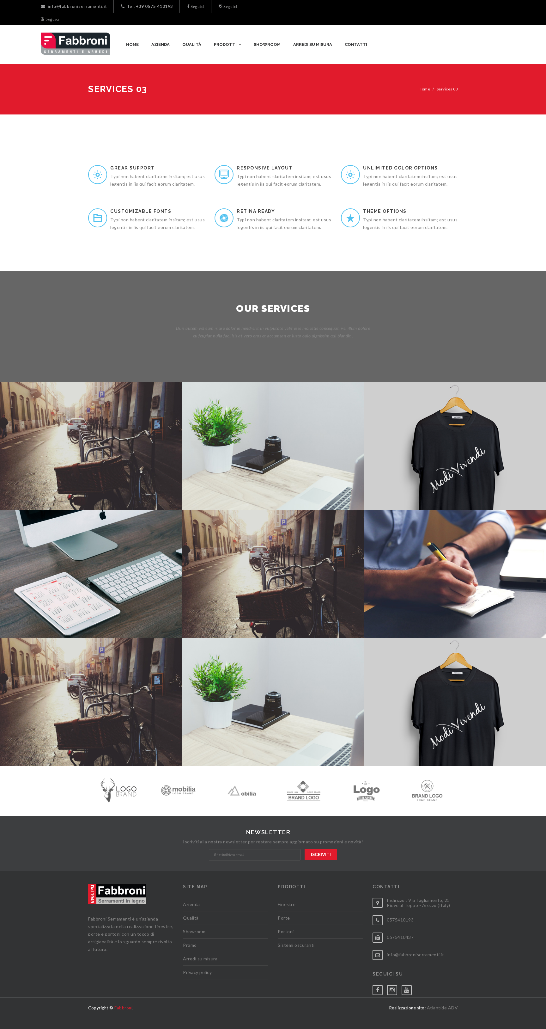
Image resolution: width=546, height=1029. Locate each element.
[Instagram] (394, 988)
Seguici (197, 6)
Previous (89, 788)
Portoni (286, 931)
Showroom (194, 931)
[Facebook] (380, 988)
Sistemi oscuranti (296, 945)
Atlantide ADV (442, 1007)
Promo (190, 945)
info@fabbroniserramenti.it (77, 6)
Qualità (191, 918)
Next (456, 788)
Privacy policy (197, 972)
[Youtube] (409, 988)
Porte (284, 918)
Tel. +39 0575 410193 (150, 6)
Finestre (286, 904)
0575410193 (400, 919)
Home (424, 89)
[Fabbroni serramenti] (75, 43)
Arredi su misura (200, 958)
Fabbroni (123, 1007)
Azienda (191, 904)
